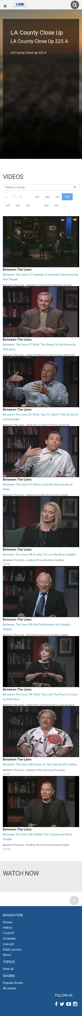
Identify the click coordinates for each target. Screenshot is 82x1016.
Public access (12, 949)
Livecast (8, 944)
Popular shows (13, 983)
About (7, 955)
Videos (7, 927)
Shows (7, 922)
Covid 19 (8, 933)
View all (8, 969)
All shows (9, 988)
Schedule (9, 938)
